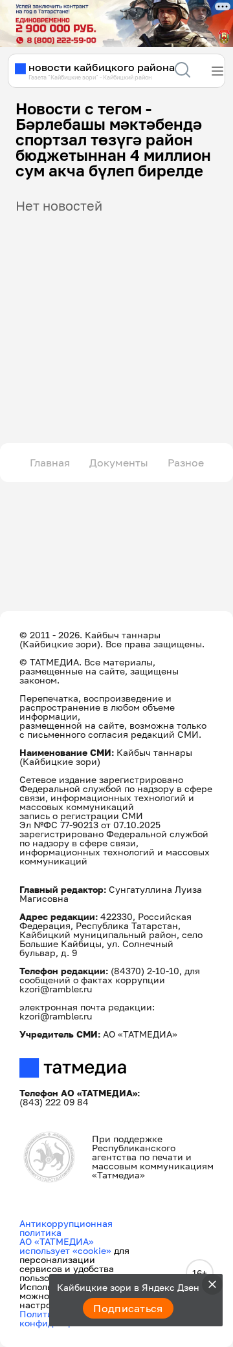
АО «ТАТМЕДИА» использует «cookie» (65, 1246)
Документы (118, 462)
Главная (50, 462)
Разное (186, 462)
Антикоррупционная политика (66, 1228)
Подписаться (128, 1308)
